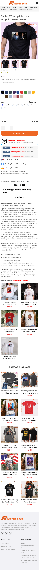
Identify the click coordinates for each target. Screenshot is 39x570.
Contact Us (5, 543)
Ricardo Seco (10, 523)
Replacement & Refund (9, 549)
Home (3, 8)
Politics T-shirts (22, 8)
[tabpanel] (19, 240)
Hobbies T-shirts (11, 8)
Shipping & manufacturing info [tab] (17, 191)
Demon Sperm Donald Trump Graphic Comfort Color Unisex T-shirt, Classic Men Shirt (29, 501)
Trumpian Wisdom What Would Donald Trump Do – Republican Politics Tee (9, 392)
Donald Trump (33, 8)
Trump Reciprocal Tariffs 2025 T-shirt (10, 358)
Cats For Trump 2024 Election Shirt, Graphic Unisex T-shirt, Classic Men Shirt (10, 419)
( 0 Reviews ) (12, 70)
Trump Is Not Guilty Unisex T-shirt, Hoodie (9, 473)
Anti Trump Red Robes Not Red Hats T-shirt (29, 303)
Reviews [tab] (19, 197)
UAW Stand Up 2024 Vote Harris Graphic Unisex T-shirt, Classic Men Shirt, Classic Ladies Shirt (29, 419)
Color (5, 89)
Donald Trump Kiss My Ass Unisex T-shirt (29, 330)
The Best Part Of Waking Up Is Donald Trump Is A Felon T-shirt (9, 303)
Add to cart (20, 133)
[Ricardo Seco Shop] (18, 3)
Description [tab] (19, 185)
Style (3, 76)
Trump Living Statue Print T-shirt (10, 330)
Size (2, 102)
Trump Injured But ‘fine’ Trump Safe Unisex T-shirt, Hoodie (29, 392)
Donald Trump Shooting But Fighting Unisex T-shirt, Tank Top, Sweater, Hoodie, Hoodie (9, 501)
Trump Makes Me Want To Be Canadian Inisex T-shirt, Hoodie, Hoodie (29, 446)
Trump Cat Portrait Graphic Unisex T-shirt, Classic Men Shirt (10, 446)
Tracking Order (6, 546)
